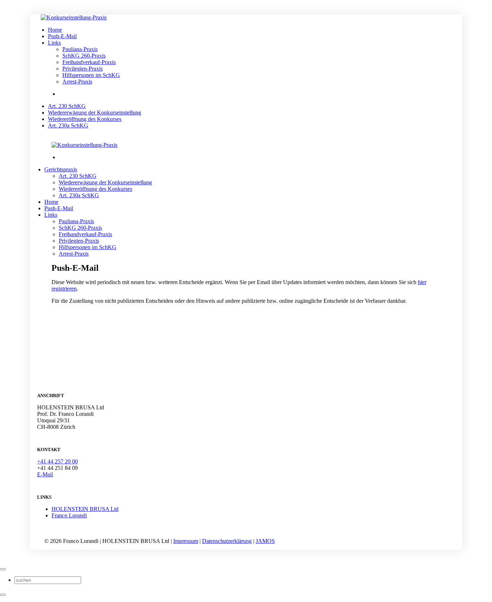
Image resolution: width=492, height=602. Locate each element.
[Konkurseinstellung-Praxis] (92, 17)
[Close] (3, 569)
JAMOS (265, 541)
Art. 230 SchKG (78, 176)
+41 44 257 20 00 (57, 461)
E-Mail (45, 474)
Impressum (185, 541)
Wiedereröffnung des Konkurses (95, 189)
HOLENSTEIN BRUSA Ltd (85, 509)
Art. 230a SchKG (79, 195)
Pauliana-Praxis (80, 49)
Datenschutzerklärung (227, 541)
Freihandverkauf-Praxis (89, 62)
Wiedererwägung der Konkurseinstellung (105, 182)
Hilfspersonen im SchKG (91, 75)
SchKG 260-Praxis (84, 56)
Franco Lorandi (69, 515)
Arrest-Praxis (77, 81)
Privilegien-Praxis (82, 69)
